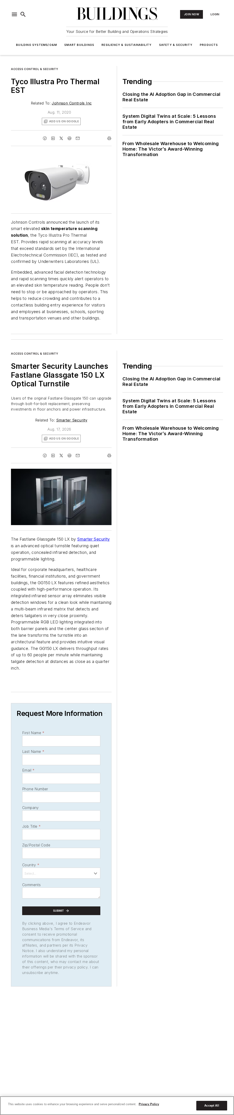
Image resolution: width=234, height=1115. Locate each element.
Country (30, 865)
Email (28, 770)
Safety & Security (175, 45)
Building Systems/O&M (36, 45)
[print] (109, 138)
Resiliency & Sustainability (126, 45)
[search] (23, 14)
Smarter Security (71, 420)
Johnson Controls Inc (72, 103)
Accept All (211, 1105)
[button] (14, 14)
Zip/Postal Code (36, 845)
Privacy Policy (149, 1104)
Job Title (31, 826)
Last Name (33, 751)
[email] (77, 138)
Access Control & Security (34, 69)
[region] (117, 1105)
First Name (33, 732)
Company (30, 807)
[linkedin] (53, 138)
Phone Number (35, 789)
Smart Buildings (79, 45)
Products (209, 45)
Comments (31, 884)
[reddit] (69, 138)
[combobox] (61, 873)
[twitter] (61, 138)
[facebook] (45, 138)
